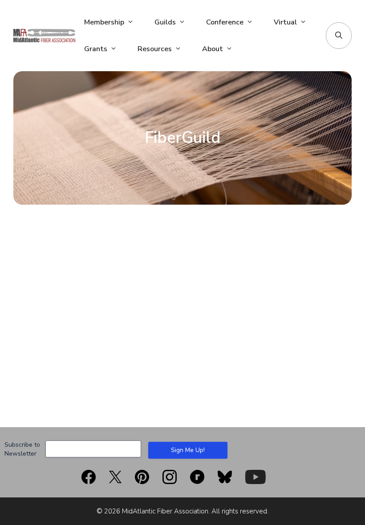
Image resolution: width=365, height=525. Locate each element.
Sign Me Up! (188, 450)
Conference (224, 22)
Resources (155, 49)
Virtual (285, 22)
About (212, 49)
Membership (104, 22)
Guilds (165, 22)
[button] (338, 35)
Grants (95, 49)
